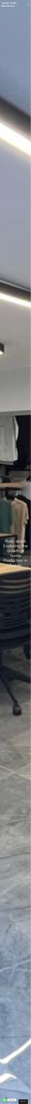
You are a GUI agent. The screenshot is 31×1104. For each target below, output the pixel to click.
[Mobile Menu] (28, 4)
